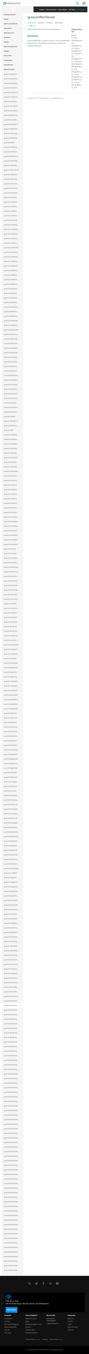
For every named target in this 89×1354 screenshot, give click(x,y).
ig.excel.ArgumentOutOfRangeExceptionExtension (13, 83)
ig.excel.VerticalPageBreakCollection (13, 992)
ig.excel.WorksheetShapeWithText (13, 1206)
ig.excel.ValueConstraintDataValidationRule (13, 978)
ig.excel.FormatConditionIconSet (13, 485)
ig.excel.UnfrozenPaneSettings (13, 964)
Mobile (6, 51)
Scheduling (8, 60)
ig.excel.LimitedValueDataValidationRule (13, 681)
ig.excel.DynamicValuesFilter (13, 371)
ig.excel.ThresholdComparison (13, 937)
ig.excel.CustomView (11, 248)
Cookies (45, 1339)
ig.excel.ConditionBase (12, 211)
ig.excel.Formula (10, 549)
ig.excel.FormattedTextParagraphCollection (13, 544)
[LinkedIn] (50, 1283)
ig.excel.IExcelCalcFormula (13, 622)
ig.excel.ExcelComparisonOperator (13, 412)
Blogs (27, 1321)
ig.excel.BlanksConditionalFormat (13, 115)
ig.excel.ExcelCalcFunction (13, 398)
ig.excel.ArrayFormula (12, 92)
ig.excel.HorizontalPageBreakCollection (13, 590)
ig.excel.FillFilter (10, 416)
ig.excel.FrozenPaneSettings (13, 563)
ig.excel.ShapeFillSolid (12, 882)
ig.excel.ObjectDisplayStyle (13, 722)
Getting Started (9, 14)
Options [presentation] (41, 23)
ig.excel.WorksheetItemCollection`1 (13, 1142)
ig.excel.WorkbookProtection (13, 1037)
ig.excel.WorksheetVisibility (13, 1266)
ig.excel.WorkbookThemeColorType (13, 1056)
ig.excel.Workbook (10, 1005)
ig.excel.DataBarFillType (12, 279)
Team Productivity (10, 1327)
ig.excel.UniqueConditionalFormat (13, 969)
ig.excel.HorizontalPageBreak (13, 585)
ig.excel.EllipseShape (11, 375)
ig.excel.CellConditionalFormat (13, 133)
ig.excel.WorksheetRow (12, 1183)
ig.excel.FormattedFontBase (13, 517)
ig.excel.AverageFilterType (13, 111)
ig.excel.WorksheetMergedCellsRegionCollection (13, 1151)
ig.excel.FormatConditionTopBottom (13, 503)
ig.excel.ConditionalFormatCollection (13, 202)
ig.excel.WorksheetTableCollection (13, 1234)
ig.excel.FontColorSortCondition (13, 462)
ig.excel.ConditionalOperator (13, 206)
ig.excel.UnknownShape (12, 973)
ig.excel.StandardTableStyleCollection (13, 919)
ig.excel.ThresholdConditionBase (13, 941)
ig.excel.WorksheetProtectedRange (13, 1156)
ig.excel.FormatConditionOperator (13, 489)
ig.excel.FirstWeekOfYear (13, 435)
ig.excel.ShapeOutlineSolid (13, 891)
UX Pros (7, 1321)
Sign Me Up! (11, 1309)
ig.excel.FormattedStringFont (13, 526)
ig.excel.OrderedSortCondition (13, 745)
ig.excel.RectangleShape (13, 823)
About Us (71, 1318)
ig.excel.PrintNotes (10, 809)
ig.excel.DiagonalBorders (13, 339)
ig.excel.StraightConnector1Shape (13, 923)
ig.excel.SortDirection (11, 909)
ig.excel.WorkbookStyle (12, 1046)
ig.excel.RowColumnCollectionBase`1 (13, 864)
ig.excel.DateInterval (11, 307)
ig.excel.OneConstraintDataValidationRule (13, 731)
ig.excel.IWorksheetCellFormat (13, 668)
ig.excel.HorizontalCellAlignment (13, 581)
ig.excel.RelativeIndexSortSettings (13, 846)
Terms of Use (54, 1339)
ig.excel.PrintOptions (11, 814)
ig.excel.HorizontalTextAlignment (13, 594)
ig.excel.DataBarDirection (13, 275)
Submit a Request (31, 1332)
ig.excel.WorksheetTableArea (13, 1224)
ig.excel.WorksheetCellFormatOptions (13, 1083)
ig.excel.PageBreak (10, 754)
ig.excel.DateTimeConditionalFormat (13, 334)
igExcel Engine (9, 69)
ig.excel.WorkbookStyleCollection (13, 1051)
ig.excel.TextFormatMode (13, 928)
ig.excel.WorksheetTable (12, 1220)
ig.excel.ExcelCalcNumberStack (13, 403)
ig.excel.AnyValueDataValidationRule (13, 74)
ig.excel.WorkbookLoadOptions (13, 1028)
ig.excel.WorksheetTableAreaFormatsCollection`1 (13, 1229)
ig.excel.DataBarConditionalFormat (13, 270)
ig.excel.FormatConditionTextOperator (13, 494)
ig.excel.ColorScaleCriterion (13, 184)
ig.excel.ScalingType (11, 868)
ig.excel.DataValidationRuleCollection (13, 302)
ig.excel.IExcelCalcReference (13, 626)
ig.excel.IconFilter (10, 604)
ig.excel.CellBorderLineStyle (13, 129)
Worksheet (32, 43)
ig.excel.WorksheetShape (13, 1193)
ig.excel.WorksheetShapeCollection (13, 1197)
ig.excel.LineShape (10, 686)
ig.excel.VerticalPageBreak (13, 987)
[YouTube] (57, 1283)
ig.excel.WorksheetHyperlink (13, 1129)
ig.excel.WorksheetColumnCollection (13, 1101)
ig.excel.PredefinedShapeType (13, 795)
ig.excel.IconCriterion (11, 599)
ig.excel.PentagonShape (12, 782)
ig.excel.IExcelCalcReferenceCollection (13, 631)
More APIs (8, 56)
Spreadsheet (8, 65)
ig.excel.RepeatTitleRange (13, 850)
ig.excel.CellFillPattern (12, 161)
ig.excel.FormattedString (13, 521)
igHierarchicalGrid (10, 24)
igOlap (6, 42)
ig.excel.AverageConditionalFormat (13, 101)
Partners (71, 1329)
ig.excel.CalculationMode (13, 120)
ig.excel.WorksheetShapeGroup (13, 1202)
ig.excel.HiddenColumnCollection (13, 572)
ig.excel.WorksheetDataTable (13, 1110)
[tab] (32, 23)
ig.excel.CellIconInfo (11, 170)
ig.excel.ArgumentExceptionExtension (13, 79)
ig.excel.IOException (11, 645)
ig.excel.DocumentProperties (13, 362)
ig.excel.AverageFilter (11, 106)
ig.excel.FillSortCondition (13, 426)
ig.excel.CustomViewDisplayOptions (13, 257)
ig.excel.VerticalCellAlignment (13, 983)
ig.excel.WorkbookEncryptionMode (13, 1019)
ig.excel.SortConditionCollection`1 (13, 905)
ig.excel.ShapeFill (10, 878)
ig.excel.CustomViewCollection (13, 252)
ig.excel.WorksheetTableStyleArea (13, 1256)
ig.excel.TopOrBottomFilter (13, 946)
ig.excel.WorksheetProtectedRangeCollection (13, 1161)
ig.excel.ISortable (10, 658)
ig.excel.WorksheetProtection (13, 1170)
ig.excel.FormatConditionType (13, 508)
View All (7, 1329)
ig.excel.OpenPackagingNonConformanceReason (13, 736)
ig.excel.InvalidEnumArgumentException (13, 640)
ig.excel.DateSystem (11, 330)
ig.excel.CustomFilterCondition (13, 234)
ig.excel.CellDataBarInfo (12, 138)
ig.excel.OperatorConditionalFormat (13, 741)
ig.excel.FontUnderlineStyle (13, 471)
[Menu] (84, 3)
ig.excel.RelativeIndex (12, 841)
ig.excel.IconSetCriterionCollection (13, 613)
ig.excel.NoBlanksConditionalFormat (13, 713)
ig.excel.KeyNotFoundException (13, 672)
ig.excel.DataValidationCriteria (13, 289)
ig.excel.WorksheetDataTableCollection (13, 1115)
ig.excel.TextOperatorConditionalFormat (13, 932)
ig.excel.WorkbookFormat (13, 1024)
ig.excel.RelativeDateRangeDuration (13, 827)
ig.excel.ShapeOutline (12, 887)
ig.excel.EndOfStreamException (13, 380)
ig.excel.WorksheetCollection (13, 1092)
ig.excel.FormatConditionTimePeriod (13, 499)
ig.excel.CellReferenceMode (13, 174)
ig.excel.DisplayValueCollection (13, 353)
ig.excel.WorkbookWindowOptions (13, 1060)
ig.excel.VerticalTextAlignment (13, 996)
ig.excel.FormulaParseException (13, 558)
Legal (69, 1324)
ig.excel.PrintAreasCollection (13, 800)
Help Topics (72, 9)
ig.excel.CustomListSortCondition (13, 238)
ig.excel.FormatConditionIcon (13, 480)
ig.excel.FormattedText (12, 531)
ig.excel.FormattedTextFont (13, 535)
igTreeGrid (8, 28)
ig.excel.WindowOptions (12, 1001)
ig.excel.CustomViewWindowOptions (13, 261)
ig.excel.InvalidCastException (13, 636)
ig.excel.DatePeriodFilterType (13, 316)
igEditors (7, 37)
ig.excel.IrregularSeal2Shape (13, 654)
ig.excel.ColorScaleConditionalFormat (13, 179)
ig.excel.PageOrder (11, 768)
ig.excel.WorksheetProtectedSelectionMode (13, 1165)
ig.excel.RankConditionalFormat (13, 818)
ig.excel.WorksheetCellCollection (13, 1074)
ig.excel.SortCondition (12, 900)
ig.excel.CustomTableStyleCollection (13, 243)
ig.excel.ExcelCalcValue (12, 407)
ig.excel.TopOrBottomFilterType (13, 951)
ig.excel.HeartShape (11, 567)
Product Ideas (30, 1329)
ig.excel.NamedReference (13, 695)
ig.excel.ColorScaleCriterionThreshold (13, 188)
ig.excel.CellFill (9, 143)
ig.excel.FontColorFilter (12, 458)
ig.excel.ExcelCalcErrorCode (13, 389)
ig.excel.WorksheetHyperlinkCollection (13, 1133)
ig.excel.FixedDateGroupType (13, 448)
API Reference (81, 9)
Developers (8, 1318)
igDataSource (9, 33)
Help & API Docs (30, 1318)
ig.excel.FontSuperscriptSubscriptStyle (13, 467)
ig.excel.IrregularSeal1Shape (13, 649)
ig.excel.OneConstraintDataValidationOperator (13, 727)
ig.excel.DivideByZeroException (13, 357)
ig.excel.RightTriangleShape (13, 855)
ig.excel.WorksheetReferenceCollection (13, 1174)
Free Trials (7, 1332)
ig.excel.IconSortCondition (13, 617)
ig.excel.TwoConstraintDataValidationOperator (13, 955)
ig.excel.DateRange (11, 321)
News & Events (73, 1327)
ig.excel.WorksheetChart (12, 1088)
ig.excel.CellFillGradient (12, 147)
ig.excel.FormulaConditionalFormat (13, 553)
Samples (41, 9)
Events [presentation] (50, 23)
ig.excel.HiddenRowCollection (13, 576)
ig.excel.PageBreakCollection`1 (13, 759)
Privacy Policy (30, 1339)
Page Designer (62, 9)
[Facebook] (43, 1283)
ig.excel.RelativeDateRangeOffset (13, 836)
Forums (28, 1327)
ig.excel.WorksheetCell (12, 1069)
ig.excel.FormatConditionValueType (13, 512)
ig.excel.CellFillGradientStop (13, 152)
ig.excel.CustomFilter (11, 229)
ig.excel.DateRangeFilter (12, 325)
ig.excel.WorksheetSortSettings (13, 1211)
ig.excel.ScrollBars (10, 873)
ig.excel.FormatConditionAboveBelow (13, 476)
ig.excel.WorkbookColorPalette (13, 1014)
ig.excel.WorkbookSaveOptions (13, 1042)
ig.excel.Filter (8, 430)
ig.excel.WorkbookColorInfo (13, 1010)
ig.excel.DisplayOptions (12, 348)
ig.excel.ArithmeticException (13, 88)
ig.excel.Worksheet (10, 1065)
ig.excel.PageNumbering (13, 763)
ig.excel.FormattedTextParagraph (13, 540)
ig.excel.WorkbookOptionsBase (13, 1033)
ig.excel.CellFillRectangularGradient (13, 165)
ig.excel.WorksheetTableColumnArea (13, 1243)
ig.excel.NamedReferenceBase (13, 699)
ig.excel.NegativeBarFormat (13, 709)
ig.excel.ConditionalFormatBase (13, 197)
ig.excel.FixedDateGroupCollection (13, 444)
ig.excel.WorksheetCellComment (13, 1078)
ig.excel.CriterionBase (12, 220)
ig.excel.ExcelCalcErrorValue (13, 394)
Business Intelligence (11, 1324)
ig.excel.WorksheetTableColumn (13, 1238)
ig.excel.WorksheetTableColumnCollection (13, 1247)
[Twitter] (36, 1283)
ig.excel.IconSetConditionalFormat (13, 608)
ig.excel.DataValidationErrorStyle (13, 293)
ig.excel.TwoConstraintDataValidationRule (13, 960)
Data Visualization (10, 46)
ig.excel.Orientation (11, 750)
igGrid (6, 19)
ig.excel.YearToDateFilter (12, 1270)
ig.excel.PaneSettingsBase (13, 773)
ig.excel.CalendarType (12, 124)
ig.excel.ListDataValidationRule (13, 690)
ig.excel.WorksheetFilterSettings (13, 1124)
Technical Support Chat (33, 1324)
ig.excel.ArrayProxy (11, 97)
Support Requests (53, 1323)
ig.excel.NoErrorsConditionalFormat (13, 718)
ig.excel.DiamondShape (12, 343)
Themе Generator (51, 9)
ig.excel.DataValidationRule (13, 298)
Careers (70, 1321)
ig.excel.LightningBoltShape (13, 677)
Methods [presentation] (59, 23)
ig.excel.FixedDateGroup (12, 439)
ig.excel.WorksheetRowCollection (13, 1188)
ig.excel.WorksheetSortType (13, 1215)
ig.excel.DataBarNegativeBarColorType (13, 284)
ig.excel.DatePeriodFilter (12, 311)
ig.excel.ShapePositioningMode (13, 896)
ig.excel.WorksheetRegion (13, 1179)
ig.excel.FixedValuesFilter (13, 453)
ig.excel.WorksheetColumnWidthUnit (13, 1106)
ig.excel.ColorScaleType (12, 193)
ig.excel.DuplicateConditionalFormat (13, 366)
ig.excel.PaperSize (10, 777)
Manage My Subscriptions (51, 1319)
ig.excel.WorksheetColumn (13, 1097)
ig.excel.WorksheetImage (13, 1138)
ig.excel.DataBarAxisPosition (13, 266)
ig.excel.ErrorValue (10, 384)
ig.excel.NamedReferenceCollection (13, 704)
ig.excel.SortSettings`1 (12, 914)
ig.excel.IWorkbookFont (12, 663)
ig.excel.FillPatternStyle (12, 421)
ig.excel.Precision (10, 791)
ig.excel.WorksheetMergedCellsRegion (13, 1147)
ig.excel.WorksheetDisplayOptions (13, 1119)
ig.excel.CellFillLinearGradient (13, 156)
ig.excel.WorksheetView (12, 1261)
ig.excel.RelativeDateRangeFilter (13, 832)
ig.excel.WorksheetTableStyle (13, 1252)
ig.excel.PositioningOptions (13, 786)
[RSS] (29, 1283)
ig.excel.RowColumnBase (13, 859)
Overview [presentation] (31, 23)
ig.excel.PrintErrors (11, 804)
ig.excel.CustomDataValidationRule (13, 225)
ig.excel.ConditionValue (12, 216)
